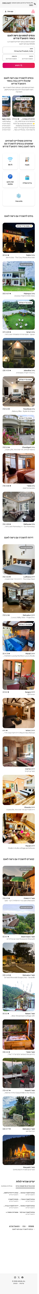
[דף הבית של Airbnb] (33, 11)
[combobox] (18, 51)
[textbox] (26, 58)
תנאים (15, 1283)
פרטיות (22, 1283)
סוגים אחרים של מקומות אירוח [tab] (25, 1186)
